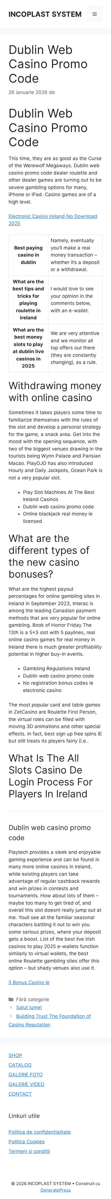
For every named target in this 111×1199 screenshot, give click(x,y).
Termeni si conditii (29, 1151)
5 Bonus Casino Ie (29, 982)
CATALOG (20, 1065)
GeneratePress (55, 1190)
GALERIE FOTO (26, 1075)
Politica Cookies (27, 1141)
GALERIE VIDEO (26, 1084)
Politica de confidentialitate (40, 1132)
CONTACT (20, 1094)
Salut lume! (29, 1007)
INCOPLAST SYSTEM (45, 14)
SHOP (15, 1055)
